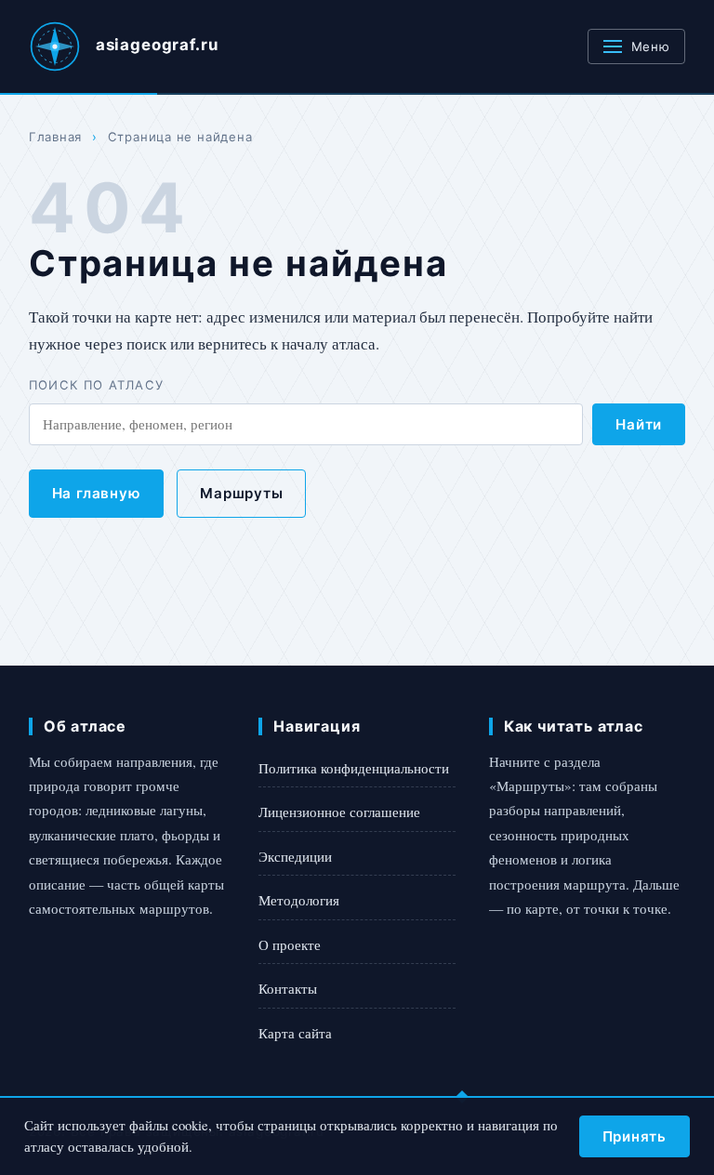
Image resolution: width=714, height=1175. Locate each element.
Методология (298, 900)
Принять (634, 1136)
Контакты (287, 988)
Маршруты (241, 493)
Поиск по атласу (97, 384)
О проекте (289, 944)
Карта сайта (295, 1032)
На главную (96, 493)
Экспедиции (295, 856)
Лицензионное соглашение (339, 811)
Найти (638, 424)
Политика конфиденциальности (353, 768)
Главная (56, 136)
